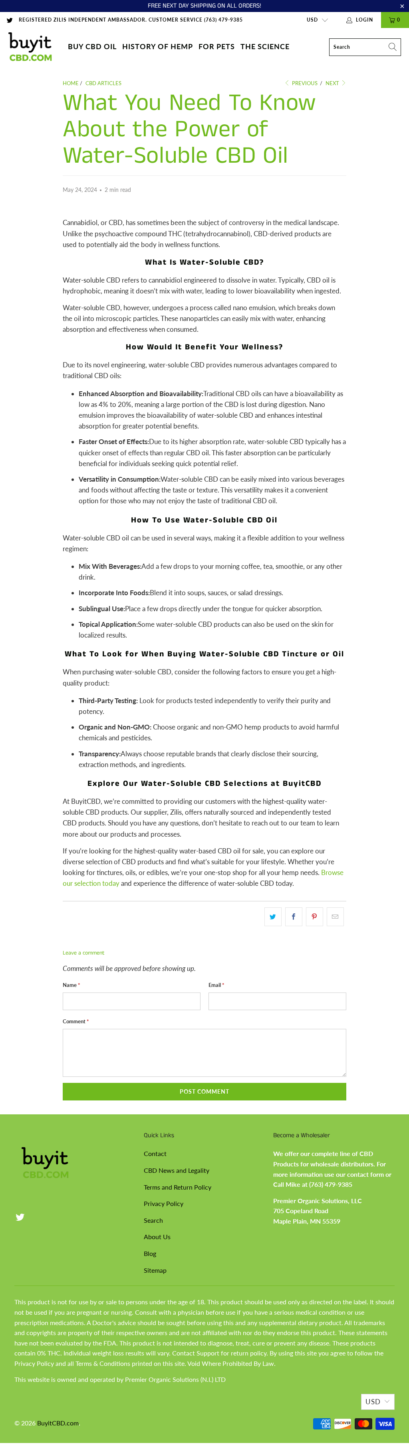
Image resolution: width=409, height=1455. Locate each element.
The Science (265, 46)
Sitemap (155, 1270)
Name (71, 985)
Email (216, 985)
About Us (157, 1236)
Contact (155, 1153)
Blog (150, 1253)
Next (333, 83)
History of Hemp (157, 46)
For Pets (217, 46)
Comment (76, 1021)
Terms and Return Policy (177, 1187)
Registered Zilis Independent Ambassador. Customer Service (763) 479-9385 (131, 20)
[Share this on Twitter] (273, 916)
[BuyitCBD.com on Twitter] (9, 20)
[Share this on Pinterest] (314, 916)
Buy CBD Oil (92, 46)
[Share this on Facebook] (293, 916)
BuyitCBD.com (58, 1423)
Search (153, 1220)
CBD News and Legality (176, 1170)
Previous (304, 83)
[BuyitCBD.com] (30, 47)
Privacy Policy (163, 1203)
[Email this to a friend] (335, 916)
